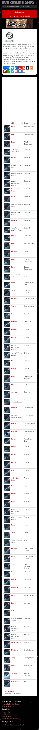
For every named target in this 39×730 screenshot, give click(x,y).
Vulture (13, 306)
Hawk (13, 134)
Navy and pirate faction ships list (19, 16)
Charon (13, 447)
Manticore (14, 650)
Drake (13, 259)
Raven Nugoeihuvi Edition (15, 183)
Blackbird (14, 329)
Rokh (13, 197)
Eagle (13, 556)
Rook (13, 283)
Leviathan (14, 681)
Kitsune (13, 423)
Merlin (13, 501)
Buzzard (14, 322)
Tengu (13, 658)
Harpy (13, 126)
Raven (13, 158)
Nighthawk (14, 298)
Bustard (13, 376)
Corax (13, 384)
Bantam (13, 454)
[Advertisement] (19, 98)
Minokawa (14, 431)
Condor (13, 462)
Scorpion (14, 220)
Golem (13, 611)
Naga (13, 142)
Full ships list (19, 12)
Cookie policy (6, 714)
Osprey (13, 369)
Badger (13, 525)
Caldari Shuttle (16, 642)
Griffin (13, 470)
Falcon (13, 439)
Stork (13, 290)
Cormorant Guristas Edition (16, 401)
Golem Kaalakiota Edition (14, 628)
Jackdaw (14, 673)
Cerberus (14, 548)
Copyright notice (7, 716)
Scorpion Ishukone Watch (16, 229)
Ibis (12, 314)
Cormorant (14, 392)
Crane (13, 243)
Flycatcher (14, 587)
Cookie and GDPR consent (10, 718)
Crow (13, 572)
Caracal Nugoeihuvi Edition (15, 347)
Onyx (13, 564)
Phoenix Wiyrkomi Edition (16, 416)
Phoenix (14, 408)
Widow (13, 236)
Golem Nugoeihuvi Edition (15, 636)
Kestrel (13, 494)
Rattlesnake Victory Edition (16, 151)
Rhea (13, 595)
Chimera (14, 251)
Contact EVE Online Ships (10, 704)
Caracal (13, 337)
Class (26, 123)
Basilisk (13, 603)
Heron (13, 486)
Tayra (13, 533)
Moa (12, 361)
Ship (13, 123)
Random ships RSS (8, 706)
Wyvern (13, 665)
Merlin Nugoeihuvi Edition (15, 511)
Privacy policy (6, 712)
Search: (10, 119)
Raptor (13, 580)
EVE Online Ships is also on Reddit (13, 725)
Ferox (13, 267)
